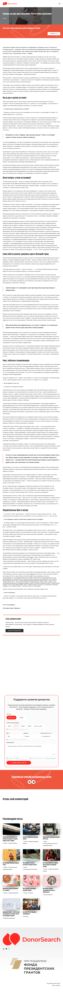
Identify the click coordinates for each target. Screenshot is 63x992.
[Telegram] (33, 782)
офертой (17, 758)
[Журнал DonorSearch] (10, 3)
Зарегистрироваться (14, 630)
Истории (4, 18)
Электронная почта (46, 733)
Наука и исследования (9, 918)
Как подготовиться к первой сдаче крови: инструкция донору (50, 864)
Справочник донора (33, 841)
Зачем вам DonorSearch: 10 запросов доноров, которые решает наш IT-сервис (10, 838)
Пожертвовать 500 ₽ (19, 762)
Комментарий (10, 742)
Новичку (25, 843)
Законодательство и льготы (50, 843)
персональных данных (51, 758)
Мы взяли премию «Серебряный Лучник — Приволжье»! (49, 890)
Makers (58, 985)
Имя (7, 733)
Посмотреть (54, 33)
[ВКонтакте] (29, 782)
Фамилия (26, 733)
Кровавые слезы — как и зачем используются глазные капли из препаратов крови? (11, 913)
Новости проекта (13, 843)
